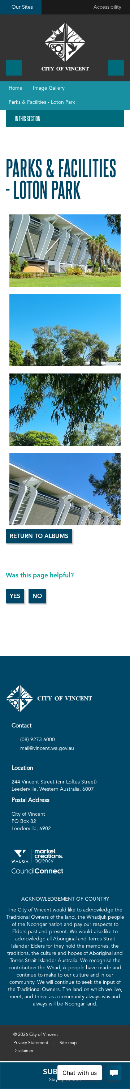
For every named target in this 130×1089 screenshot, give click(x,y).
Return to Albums (39, 536)
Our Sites (22, 7)
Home (15, 88)
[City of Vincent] (65, 47)
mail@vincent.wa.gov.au (47, 748)
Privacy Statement (30, 1043)
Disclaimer (23, 1051)
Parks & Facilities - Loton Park (42, 102)
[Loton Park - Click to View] (65, 250)
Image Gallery (49, 88)
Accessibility (107, 7)
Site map (68, 1043)
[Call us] (14, 68)
